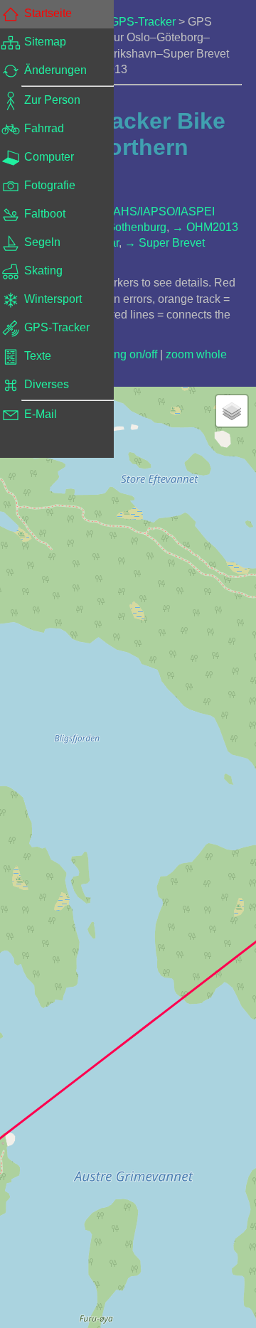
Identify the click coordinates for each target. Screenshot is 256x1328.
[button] (231, 411)
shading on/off (121, 354)
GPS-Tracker (143, 22)
